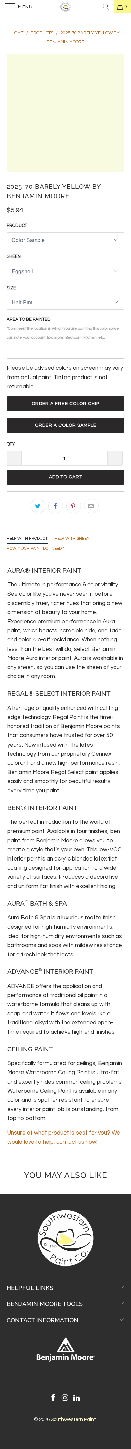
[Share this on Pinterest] (73, 506)
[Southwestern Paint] (65, 6)
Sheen (14, 256)
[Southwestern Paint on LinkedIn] (77, 1398)
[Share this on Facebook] (55, 506)
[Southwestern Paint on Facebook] (53, 1398)
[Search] (106, 6)
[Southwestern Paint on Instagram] (65, 1398)
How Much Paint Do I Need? (35, 548)
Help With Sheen (72, 538)
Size (11, 287)
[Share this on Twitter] (38, 506)
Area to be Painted (63, 328)
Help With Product (27, 538)
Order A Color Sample (65, 425)
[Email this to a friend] (91, 506)
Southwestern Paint (73, 1419)
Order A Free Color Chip (65, 403)
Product (17, 225)
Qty (11, 444)
